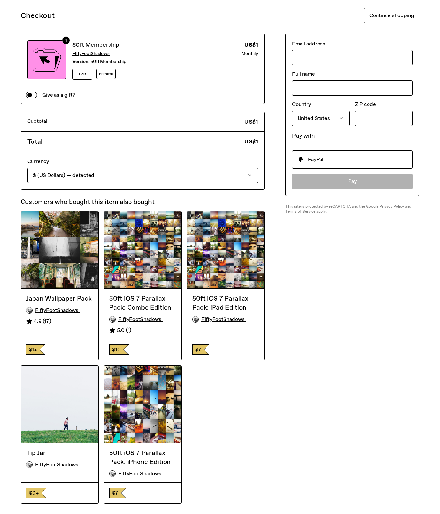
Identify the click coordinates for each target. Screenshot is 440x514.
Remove (106, 74)
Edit (82, 74)
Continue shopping (391, 15)
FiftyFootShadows (91, 53)
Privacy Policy (391, 206)
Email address (308, 44)
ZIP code (365, 104)
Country (301, 104)
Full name (303, 74)
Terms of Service (300, 211)
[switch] (31, 95)
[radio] (352, 159)
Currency (38, 161)
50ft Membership (95, 44)
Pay (352, 181)
